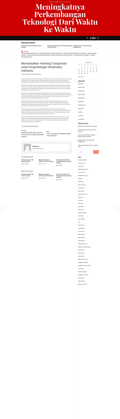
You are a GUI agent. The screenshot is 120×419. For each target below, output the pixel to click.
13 (96, 68)
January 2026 (81, 90)
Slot (79, 222)
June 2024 (80, 115)
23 (84, 71)
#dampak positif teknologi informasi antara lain (75, 53)
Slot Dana (80, 203)
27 (96, 71)
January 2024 (81, 119)
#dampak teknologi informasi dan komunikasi (61, 55)
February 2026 (81, 87)
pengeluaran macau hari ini (84, 265)
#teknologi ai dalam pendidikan (82, 55)
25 (90, 71)
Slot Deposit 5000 (82, 160)
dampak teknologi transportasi (31, 126)
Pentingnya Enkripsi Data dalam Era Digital (27, 160)
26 (93, 71)
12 (93, 68)
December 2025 (81, 94)
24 (87, 71)
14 (78, 69)
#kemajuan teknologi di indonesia (30, 53)
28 (78, 73)
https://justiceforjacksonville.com (38, 148)
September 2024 (81, 105)
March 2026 (80, 83)
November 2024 (81, 98)
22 (81, 71)
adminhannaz (38, 74)
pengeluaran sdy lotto (83, 274)
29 (81, 73)
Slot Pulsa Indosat (82, 212)
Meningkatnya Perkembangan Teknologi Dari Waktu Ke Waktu (60, 18)
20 (96, 69)
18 (90, 69)
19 (93, 69)
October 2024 (81, 101)
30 (84, 73)
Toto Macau (81, 268)
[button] (97, 42)
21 (78, 71)
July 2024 (80, 112)
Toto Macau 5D (81, 163)
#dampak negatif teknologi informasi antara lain (51, 53)
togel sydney (81, 278)
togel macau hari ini (82, 194)
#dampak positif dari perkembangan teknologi (38, 55)
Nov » (82, 76)
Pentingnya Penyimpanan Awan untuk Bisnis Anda (85, 45)
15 (81, 69)
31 (87, 73)
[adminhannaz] (27, 147)
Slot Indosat (81, 206)
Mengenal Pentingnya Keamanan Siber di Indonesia (46, 160)
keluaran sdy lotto (82, 271)
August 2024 (81, 108)
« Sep (79, 76)
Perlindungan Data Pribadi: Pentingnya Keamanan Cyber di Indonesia (64, 161)
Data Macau (81, 166)
